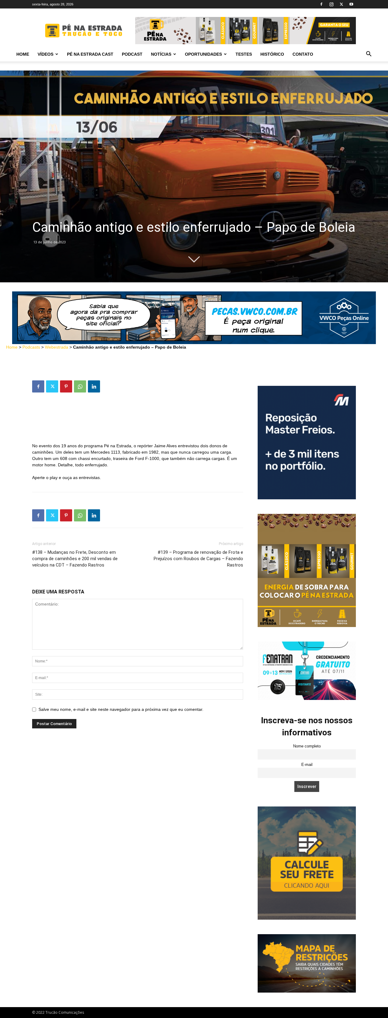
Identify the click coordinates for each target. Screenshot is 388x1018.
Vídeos (45, 54)
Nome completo (307, 746)
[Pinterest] (66, 386)
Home (22, 54)
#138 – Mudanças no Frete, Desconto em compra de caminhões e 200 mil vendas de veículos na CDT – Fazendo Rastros (75, 559)
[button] (368, 54)
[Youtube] (351, 4)
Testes (244, 54)
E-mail (307, 765)
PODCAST (132, 54)
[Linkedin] (94, 386)
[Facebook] (321, 4)
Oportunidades (203, 54)
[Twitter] (341, 4)
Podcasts (31, 347)
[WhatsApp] (80, 386)
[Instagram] (331, 4)
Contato (303, 54)
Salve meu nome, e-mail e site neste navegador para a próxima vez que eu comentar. (120, 709)
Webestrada (56, 347)
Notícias (161, 54)
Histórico (272, 54)
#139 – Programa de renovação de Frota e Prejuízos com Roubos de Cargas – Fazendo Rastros (198, 559)
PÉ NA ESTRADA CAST (90, 54)
